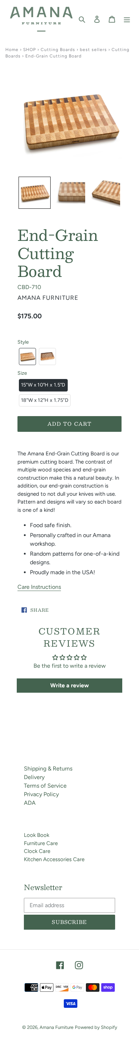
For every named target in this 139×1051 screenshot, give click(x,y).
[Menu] (126, 19)
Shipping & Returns (48, 768)
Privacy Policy (41, 794)
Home (12, 49)
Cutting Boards (58, 49)
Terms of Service (45, 785)
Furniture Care (41, 843)
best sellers (93, 49)
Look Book (36, 835)
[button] (35, 193)
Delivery (34, 777)
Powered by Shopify (96, 1027)
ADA (30, 802)
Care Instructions (39, 586)
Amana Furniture (56, 1027)
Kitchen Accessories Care (54, 859)
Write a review (69, 685)
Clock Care (37, 851)
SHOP (29, 49)
